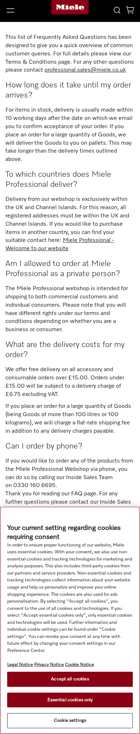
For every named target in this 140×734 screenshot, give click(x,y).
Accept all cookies (70, 679)
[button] (23, 10)
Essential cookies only (70, 700)
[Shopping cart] (130, 11)
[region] (70, 620)
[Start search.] (117, 10)
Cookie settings (70, 720)
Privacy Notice (49, 664)
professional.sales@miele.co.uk (85, 70)
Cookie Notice (79, 664)
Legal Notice (20, 664)
